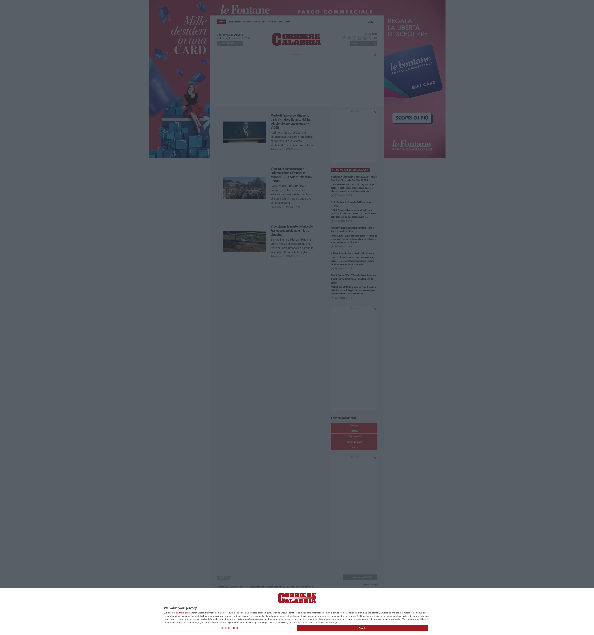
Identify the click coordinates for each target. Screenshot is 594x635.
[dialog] (297, 612)
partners (180, 613)
